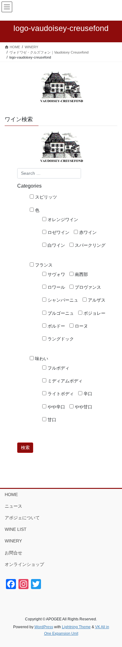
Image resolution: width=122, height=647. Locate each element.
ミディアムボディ (64, 380)
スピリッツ (45, 196)
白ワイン (55, 245)
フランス (43, 264)
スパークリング (89, 245)
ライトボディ (60, 393)
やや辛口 (55, 406)
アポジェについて (22, 517)
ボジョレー (93, 313)
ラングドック (60, 338)
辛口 (87, 393)
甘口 (51, 419)
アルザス (96, 300)
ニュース (13, 506)
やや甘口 (83, 406)
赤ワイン (87, 232)
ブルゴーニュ (60, 313)
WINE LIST (16, 529)
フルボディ (57, 367)
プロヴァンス (87, 287)
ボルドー (55, 326)
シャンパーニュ (62, 300)
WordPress (43, 627)
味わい (41, 358)
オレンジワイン (62, 219)
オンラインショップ (24, 564)
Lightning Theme (76, 627)
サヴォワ (55, 274)
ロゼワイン (57, 232)
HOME (11, 494)
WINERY (13, 540)
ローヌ (81, 326)
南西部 (81, 274)
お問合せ (13, 552)
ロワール (55, 287)
